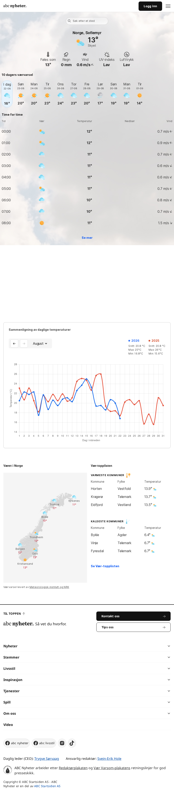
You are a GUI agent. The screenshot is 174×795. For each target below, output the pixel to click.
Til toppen (12, 614)
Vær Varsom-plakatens (112, 768)
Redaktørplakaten (73, 768)
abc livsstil (47, 743)
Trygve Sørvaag (46, 758)
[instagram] (62, 743)
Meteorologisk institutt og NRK (49, 587)
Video (8, 724)
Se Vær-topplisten (105, 566)
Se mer (87, 237)
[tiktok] (72, 743)
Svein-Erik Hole (109, 758)
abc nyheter (19, 743)
